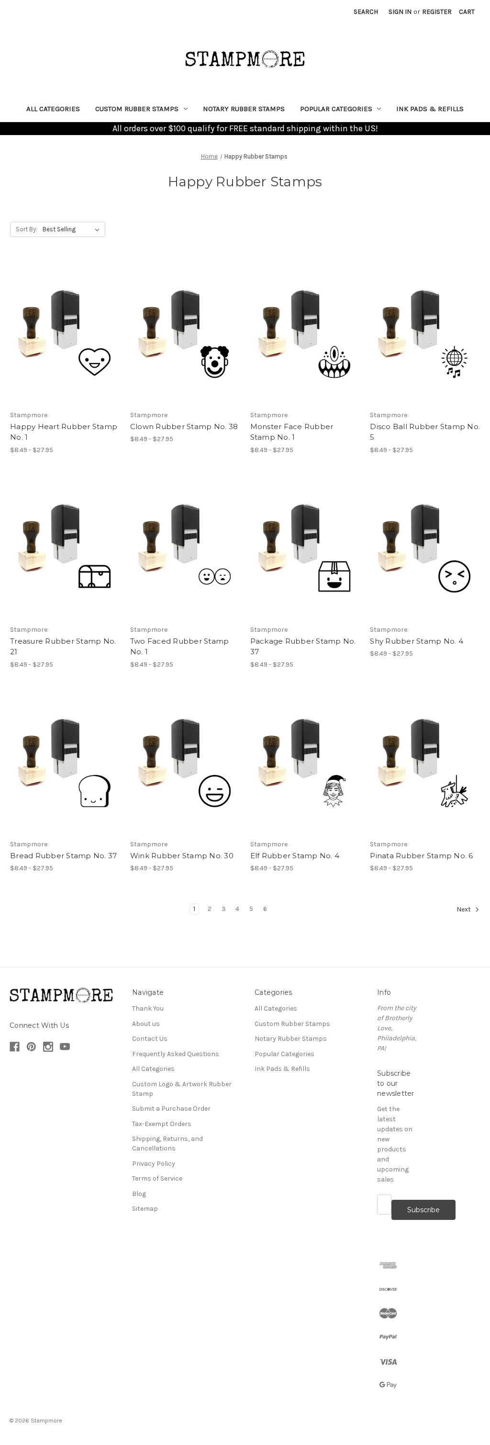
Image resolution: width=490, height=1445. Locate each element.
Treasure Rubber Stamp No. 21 (63, 647)
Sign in (400, 12)
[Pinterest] (31, 1047)
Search (366, 12)
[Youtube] (65, 1047)
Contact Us (149, 1039)
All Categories (53, 108)
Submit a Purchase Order (171, 1108)
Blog (139, 1194)
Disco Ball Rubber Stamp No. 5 (425, 432)
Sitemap (145, 1209)
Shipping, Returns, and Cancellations (167, 1143)
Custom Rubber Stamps (136, 108)
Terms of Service (157, 1178)
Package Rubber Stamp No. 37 (303, 647)
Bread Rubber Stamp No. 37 (63, 855)
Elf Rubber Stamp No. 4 (295, 855)
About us (146, 1024)
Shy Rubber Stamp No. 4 (416, 641)
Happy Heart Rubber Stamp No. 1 (63, 432)
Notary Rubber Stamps (244, 108)
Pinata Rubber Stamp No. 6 (421, 855)
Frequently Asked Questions (175, 1054)
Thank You (148, 1008)
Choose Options (65, 332)
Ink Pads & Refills (430, 108)
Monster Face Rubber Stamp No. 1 (292, 432)
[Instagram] (48, 1047)
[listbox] (73, 229)
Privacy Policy (153, 1164)
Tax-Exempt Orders (161, 1124)
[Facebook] (15, 1047)
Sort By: (26, 229)
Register (437, 12)
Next (464, 909)
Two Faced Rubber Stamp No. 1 (179, 647)
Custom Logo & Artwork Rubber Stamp (182, 1089)
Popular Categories (336, 108)
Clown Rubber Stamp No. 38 (184, 426)
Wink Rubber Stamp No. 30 (182, 855)
